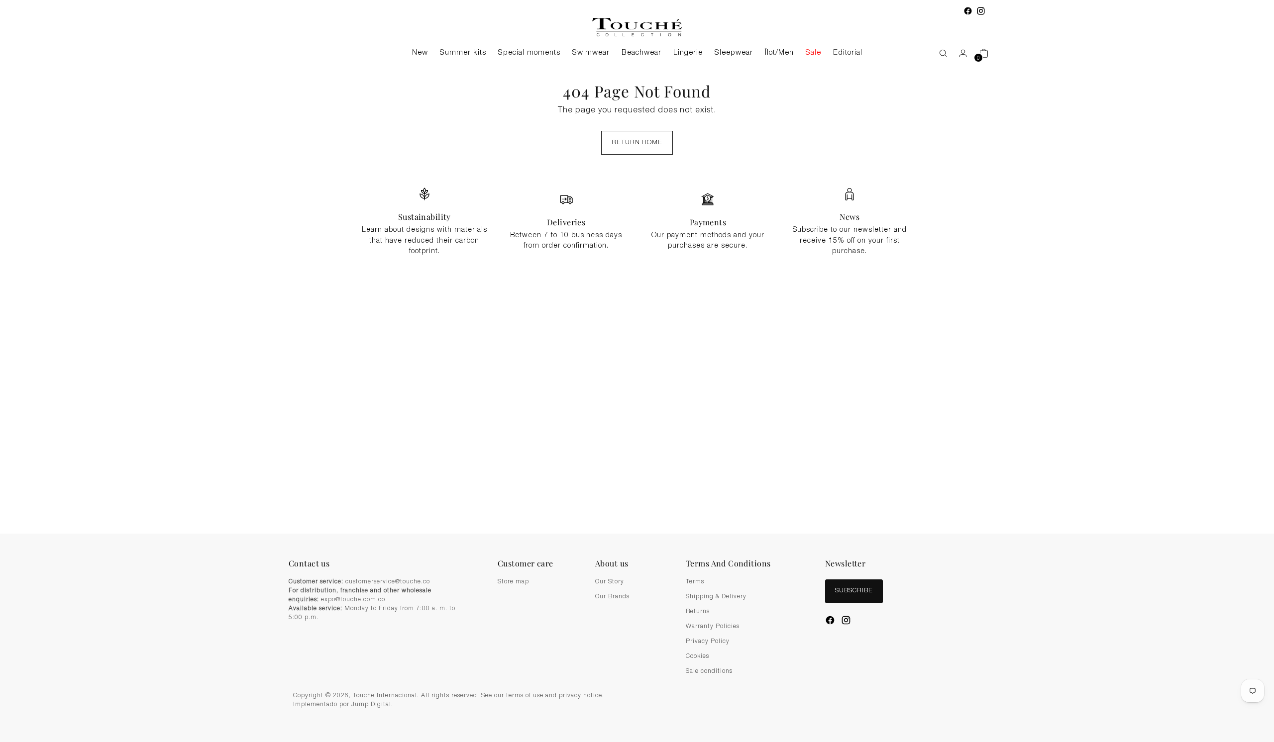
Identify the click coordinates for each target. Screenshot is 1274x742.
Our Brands (612, 597)
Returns (698, 612)
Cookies (697, 656)
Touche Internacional (385, 696)
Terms (695, 582)
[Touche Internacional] (637, 27)
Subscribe (854, 591)
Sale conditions (709, 671)
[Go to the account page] (959, 53)
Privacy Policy (708, 642)
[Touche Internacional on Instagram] (980, 10)
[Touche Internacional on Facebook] (967, 10)
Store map (513, 582)
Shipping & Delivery (716, 597)
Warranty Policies (713, 627)
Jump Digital (371, 705)
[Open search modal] (938, 53)
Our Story (609, 582)
